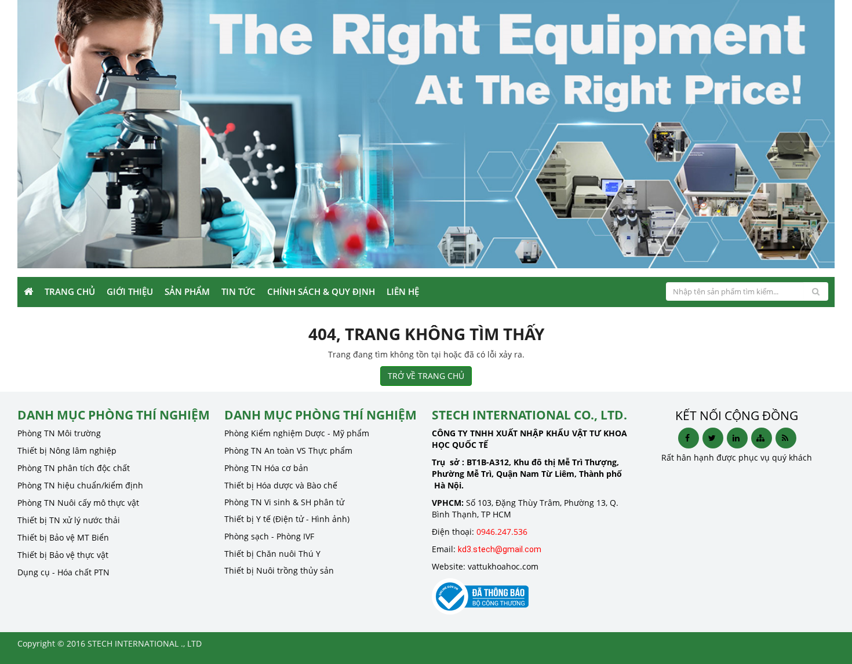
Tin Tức (238, 291)
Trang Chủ (70, 291)
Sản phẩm (187, 291)
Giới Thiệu (130, 291)
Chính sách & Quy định (321, 291)
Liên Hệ (403, 291)
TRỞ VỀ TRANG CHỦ (426, 375)
